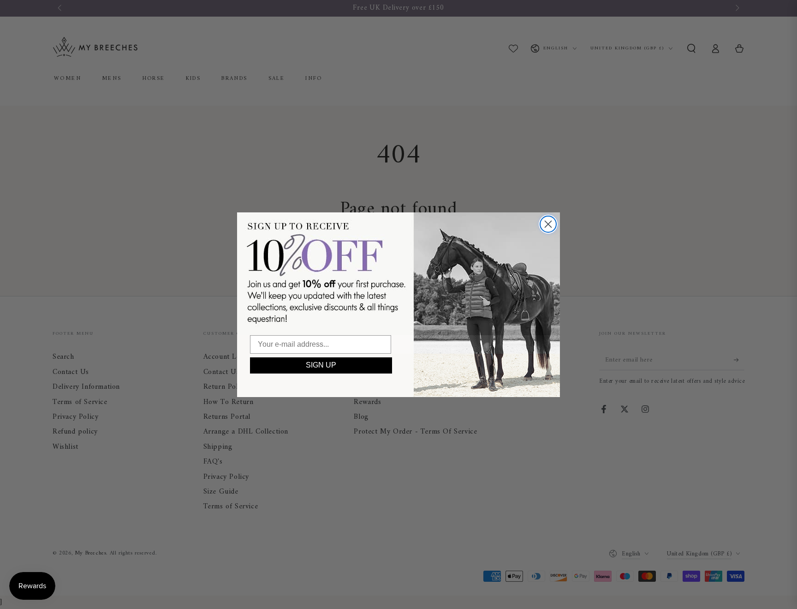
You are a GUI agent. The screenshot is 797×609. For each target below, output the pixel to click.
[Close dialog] (548, 224)
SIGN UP (321, 365)
